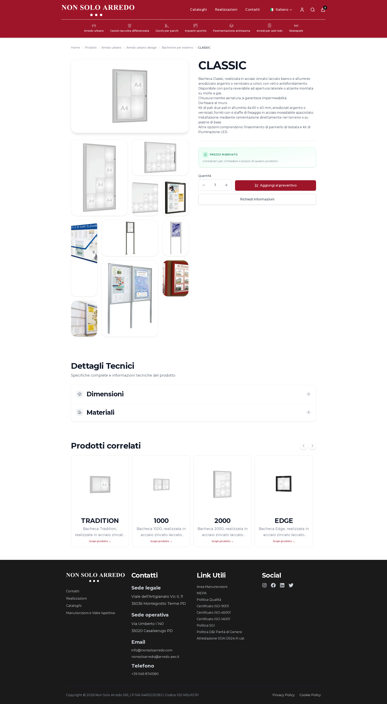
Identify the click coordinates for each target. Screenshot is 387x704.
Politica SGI (206, 625)
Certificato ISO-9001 (213, 606)
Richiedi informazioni (257, 199)
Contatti (252, 9)
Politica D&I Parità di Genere (219, 632)
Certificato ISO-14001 (213, 619)
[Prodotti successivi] (312, 445)
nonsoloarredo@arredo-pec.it (155, 657)
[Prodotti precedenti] (303, 445)
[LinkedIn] (282, 585)
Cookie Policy (310, 695)
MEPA (201, 593)
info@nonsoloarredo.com (151, 650)
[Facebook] (273, 585)
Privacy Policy (284, 695)
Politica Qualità (209, 600)
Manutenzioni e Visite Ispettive (90, 613)
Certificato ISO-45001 (214, 612)
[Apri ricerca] (313, 10)
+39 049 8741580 (145, 674)
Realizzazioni (226, 9)
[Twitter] (291, 585)
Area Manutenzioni (212, 587)
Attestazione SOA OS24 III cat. (221, 638)
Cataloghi (198, 9)
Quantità (204, 176)
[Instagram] (264, 585)
